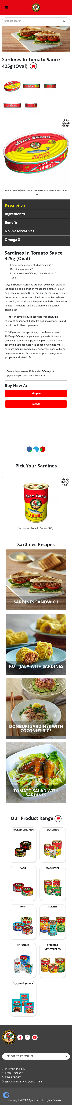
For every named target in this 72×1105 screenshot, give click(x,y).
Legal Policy (14, 1073)
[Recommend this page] (42, 449)
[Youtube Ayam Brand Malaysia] (34, 1037)
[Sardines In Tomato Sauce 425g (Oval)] (12, 86)
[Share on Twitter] (36, 449)
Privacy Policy (15, 1069)
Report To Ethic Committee (23, 1081)
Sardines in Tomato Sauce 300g (34, 528)
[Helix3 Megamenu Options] (6, 7)
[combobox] (36, 20)
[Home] (9, 1037)
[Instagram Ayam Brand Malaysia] (27, 1037)
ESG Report (13, 1077)
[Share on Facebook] (29, 449)
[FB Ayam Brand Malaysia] (20, 1037)
